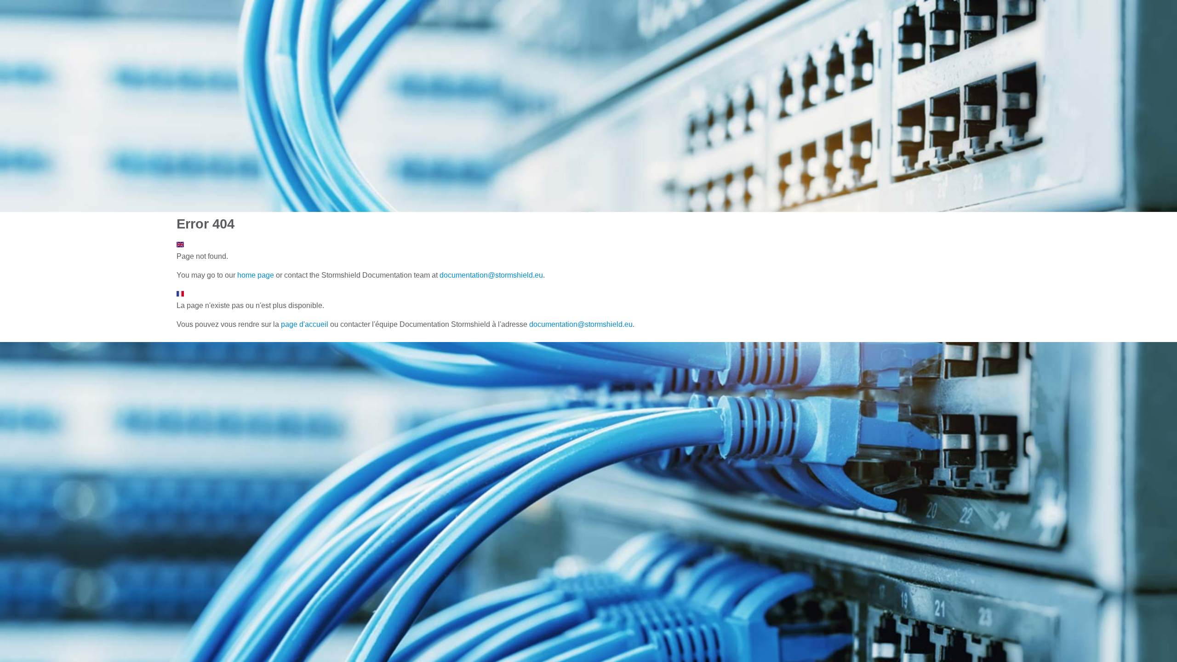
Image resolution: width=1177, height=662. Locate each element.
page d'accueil (304, 324)
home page (255, 275)
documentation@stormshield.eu (491, 275)
